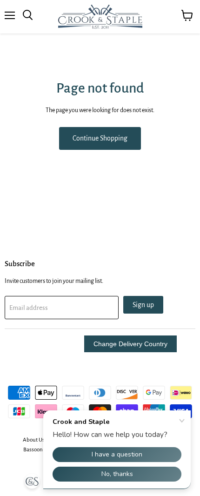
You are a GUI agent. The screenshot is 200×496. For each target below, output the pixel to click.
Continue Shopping (100, 138)
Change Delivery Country (130, 344)
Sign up (143, 304)
